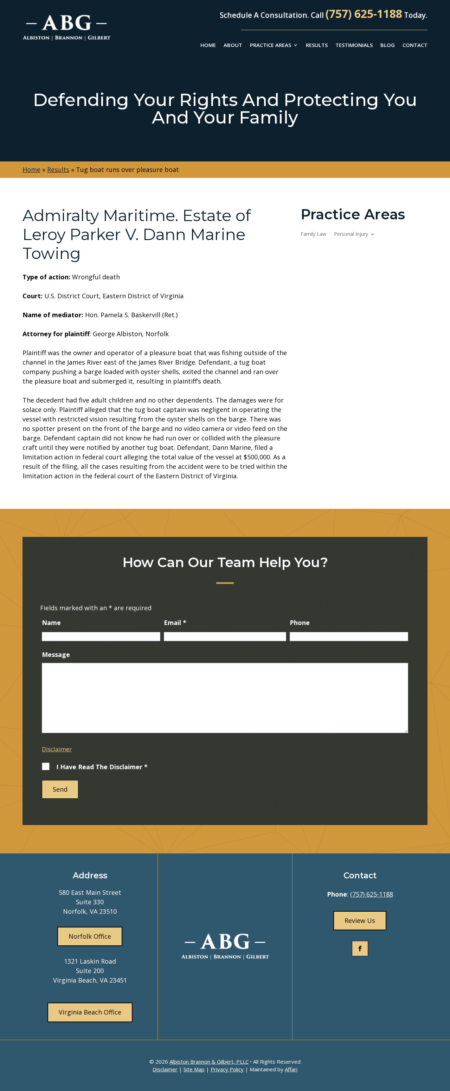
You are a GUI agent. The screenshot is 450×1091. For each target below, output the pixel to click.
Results (317, 45)
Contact (415, 45)
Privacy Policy (227, 1069)
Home (208, 45)
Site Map (194, 1069)
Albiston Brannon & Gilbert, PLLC (209, 1061)
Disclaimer (57, 749)
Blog (387, 45)
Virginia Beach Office (90, 1012)
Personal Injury (351, 234)
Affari (291, 1069)
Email (175, 622)
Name (51, 622)
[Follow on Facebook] (360, 948)
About (233, 45)
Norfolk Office (90, 936)
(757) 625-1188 (364, 13)
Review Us (360, 920)
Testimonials (354, 45)
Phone (300, 622)
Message (56, 654)
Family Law (313, 234)
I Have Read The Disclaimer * (102, 767)
